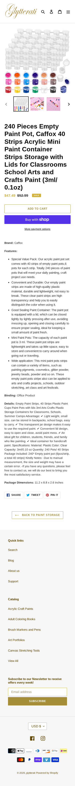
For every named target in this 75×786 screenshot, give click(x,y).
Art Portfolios (16, 640)
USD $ (36, 726)
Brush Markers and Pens (24, 629)
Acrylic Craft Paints (20, 608)
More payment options (37, 229)
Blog (11, 560)
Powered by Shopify (47, 772)
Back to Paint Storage (40, 515)
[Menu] (68, 11)
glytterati (30, 772)
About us (14, 570)
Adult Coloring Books (21, 619)
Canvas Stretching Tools (24, 650)
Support (13, 581)
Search (12, 550)
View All (13, 660)
